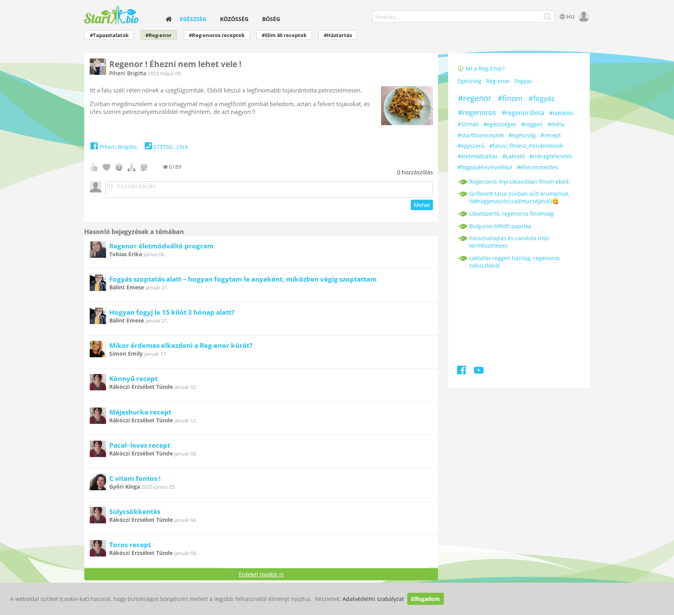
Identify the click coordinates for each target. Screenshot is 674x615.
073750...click (170, 147)
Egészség (193, 19)
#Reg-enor (158, 35)
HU (570, 16)
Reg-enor (498, 81)
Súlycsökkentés (134, 511)
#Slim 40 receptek (284, 35)
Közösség (234, 19)
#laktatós (561, 113)
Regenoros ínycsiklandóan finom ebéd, (519, 181)
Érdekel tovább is (261, 574)
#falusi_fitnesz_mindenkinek (526, 145)
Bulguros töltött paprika (500, 226)
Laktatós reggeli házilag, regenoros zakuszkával (514, 261)
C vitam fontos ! (135, 478)
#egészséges (499, 124)
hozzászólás (415, 172)
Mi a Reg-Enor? (484, 68)
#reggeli (532, 124)
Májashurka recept (140, 412)
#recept (551, 135)
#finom (510, 98)
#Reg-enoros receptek (217, 35)
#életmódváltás (478, 156)
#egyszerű (471, 145)
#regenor (474, 98)
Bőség (271, 19)
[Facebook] (462, 371)
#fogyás (542, 98)
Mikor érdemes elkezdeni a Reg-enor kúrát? (180, 345)
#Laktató (513, 156)
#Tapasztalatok (109, 35)
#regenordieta (523, 112)
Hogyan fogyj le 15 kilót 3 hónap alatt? (171, 312)
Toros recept (130, 544)
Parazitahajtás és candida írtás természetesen (509, 241)
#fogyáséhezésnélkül (485, 167)
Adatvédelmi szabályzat (373, 599)
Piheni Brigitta (127, 73)
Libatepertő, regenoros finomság (511, 213)
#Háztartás (338, 35)
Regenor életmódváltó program (161, 245)
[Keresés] (548, 17)
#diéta (556, 124)
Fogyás (523, 81)
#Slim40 (468, 124)
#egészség (522, 135)
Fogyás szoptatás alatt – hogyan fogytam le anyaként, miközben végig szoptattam (243, 279)
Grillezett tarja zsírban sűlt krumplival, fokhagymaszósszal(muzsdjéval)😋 (519, 197)
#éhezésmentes (537, 167)
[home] (168, 19)
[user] (583, 17)
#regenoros (477, 112)
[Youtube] (479, 371)
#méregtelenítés (550, 156)
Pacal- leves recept (139, 445)
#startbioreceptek (481, 135)
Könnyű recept (133, 378)
